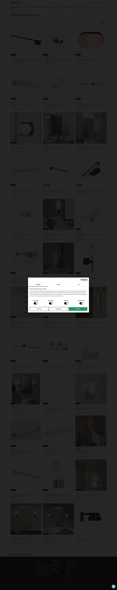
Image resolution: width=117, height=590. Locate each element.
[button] (114, 587)
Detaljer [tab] (58, 284)
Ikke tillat (39, 308)
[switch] (51, 303)
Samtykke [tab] (38, 284)
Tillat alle (78, 308)
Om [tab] (79, 284)
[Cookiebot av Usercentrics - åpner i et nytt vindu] (81, 280)
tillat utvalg (58, 308)
